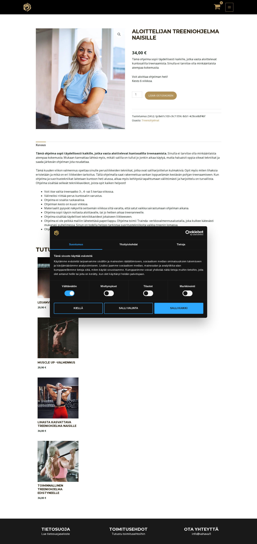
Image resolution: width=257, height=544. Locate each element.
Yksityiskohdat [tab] (128, 244)
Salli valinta (128, 308)
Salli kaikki (178, 308)
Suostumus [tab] (76, 244)
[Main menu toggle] (229, 7)
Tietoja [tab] (181, 244)
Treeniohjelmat (150, 120)
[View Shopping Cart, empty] (217, 7)
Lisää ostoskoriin (160, 95)
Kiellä (78, 308)
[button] (119, 34)
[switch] (109, 293)
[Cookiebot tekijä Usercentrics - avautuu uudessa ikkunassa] (188, 232)
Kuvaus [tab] (41, 145)
